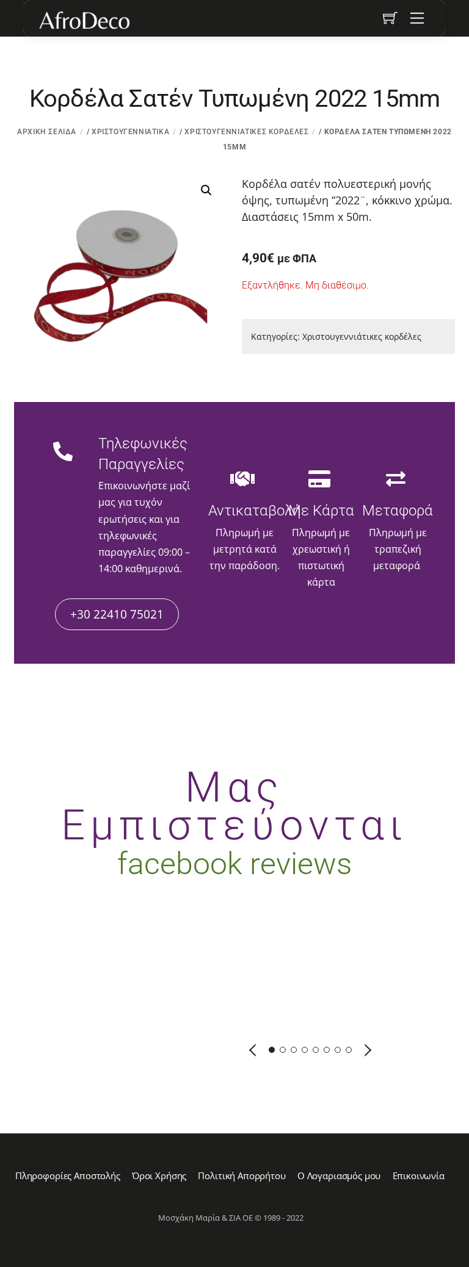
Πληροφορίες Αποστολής (67, 1175)
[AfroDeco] (83, 20)
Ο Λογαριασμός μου (338, 1175)
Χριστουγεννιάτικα (130, 131)
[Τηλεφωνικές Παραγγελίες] (62, 452)
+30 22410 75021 (117, 614)
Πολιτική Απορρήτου (241, 1175)
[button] (206, 190)
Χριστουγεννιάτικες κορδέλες (246, 131)
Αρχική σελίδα (46, 131)
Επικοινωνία (419, 1175)
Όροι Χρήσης (159, 1175)
